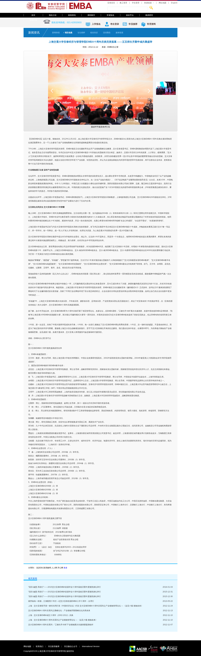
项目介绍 (52, 15)
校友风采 (94, 33)
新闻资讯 (72, 15)
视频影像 (33, 20)
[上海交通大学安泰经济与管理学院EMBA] (63, 10)
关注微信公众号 (70, 646)
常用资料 (151, 24)
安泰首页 (111, 3)
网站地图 (162, 3)
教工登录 (123, 3)
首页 (33, 15)
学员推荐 (133, 24)
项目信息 (68, 33)
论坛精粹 (81, 33)
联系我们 (39, 646)
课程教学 (91, 15)
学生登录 (135, 3)
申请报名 (110, 15)
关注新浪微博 (53, 646)
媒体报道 (119, 33)
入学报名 (96, 24)
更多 (65, 568)
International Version (91, 646)
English (174, 3)
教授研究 (149, 15)
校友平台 (130, 15)
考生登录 (114, 24)
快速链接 (148, 3)
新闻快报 (56, 33)
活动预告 (107, 33)
